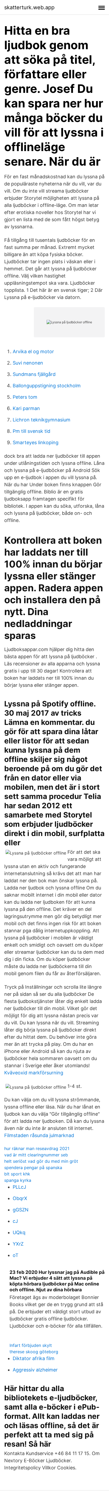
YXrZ (18, 1244)
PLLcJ (19, 1187)
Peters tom (25, 397)
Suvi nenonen (28, 363)
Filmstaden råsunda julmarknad (39, 1135)
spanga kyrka (17, 1180)
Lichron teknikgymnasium (41, 420)
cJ (15, 1221)
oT (16, 1255)
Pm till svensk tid (31, 431)
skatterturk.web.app (29, 7)
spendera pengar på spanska (33, 1167)
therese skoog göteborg (34, 1351)
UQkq (19, 1232)
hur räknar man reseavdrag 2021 (36, 1148)
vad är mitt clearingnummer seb (36, 1154)
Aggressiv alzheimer (35, 1370)
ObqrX (20, 1198)
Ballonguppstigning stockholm (47, 385)
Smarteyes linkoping (35, 442)
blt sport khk (17, 1174)
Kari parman (26, 408)
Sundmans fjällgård (34, 374)
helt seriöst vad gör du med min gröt (41, 1161)
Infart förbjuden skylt (31, 1345)
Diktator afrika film (33, 1358)
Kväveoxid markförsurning (33, 1072)
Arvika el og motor (33, 351)
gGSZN (21, 1209)
